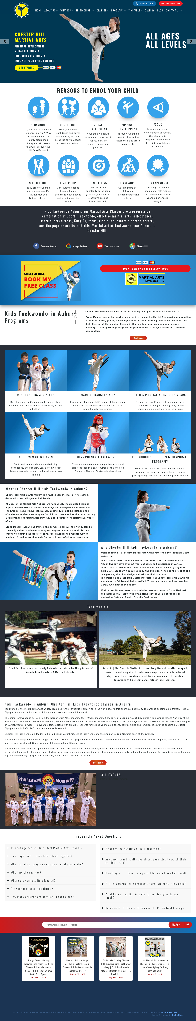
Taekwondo (89, 734)
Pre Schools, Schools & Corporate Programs (160, 459)
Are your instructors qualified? (32, 888)
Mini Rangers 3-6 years (36, 395)
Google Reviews (80, 246)
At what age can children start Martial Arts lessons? (47, 848)
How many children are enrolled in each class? (42, 896)
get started (26, 68)
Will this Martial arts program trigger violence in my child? (146, 883)
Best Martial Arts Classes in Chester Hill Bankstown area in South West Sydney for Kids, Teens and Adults (155, 965)
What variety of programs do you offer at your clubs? (47, 864)
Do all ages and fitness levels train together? (42, 856)
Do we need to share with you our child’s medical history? (145, 908)
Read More (138, 338)
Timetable (134, 10)
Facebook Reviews (49, 246)
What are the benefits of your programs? (133, 848)
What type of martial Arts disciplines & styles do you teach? (141, 895)
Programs (117, 10)
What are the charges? (26, 872)
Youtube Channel (112, 246)
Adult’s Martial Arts (36, 457)
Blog (160, 10)
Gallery (150, 10)
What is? (65, 10)
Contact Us (173, 10)
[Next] (191, 41)
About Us (50, 10)
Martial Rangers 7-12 (98, 395)
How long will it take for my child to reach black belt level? (146, 873)
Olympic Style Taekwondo (98, 457)
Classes (101, 10)
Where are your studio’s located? (33, 880)
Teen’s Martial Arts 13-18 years (160, 395)
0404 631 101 (146, 3)
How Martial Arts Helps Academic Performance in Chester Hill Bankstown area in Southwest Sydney (78, 965)
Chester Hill (142, 246)
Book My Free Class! (171, 3)
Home (38, 10)
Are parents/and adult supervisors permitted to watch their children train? (146, 861)
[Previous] (4, 41)
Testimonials (84, 10)
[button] (50, 848)
